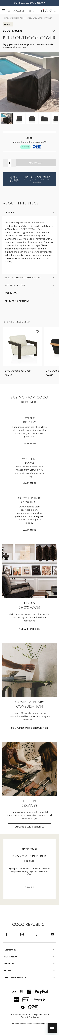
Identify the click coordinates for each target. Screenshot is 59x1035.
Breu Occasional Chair (18, 370)
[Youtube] (52, 934)
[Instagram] (22, 934)
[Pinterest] (37, 934)
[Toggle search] (9, 10)
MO (32, 443)
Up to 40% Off (37, 3)
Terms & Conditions (29, 1017)
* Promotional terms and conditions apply (29, 1023)
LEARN (26, 443)
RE (35, 443)
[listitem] (22, 352)
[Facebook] (6, 934)
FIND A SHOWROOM (29, 629)
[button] (29, 179)
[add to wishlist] (53, 30)
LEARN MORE (29, 483)
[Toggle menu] (3, 10)
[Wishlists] (51, 11)
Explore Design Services (29, 826)
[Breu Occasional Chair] (22, 346)
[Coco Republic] (24, 10)
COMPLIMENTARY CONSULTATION (29, 728)
